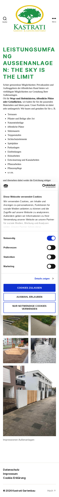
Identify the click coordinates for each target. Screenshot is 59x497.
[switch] (51, 247)
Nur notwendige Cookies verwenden (29, 307)
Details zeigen (42, 278)
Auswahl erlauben (29, 297)
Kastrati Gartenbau (23, 490)
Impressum (10, 473)
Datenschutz (11, 469)
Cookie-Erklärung (14, 477)
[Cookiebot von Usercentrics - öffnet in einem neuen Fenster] (42, 186)
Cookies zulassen (29, 287)
